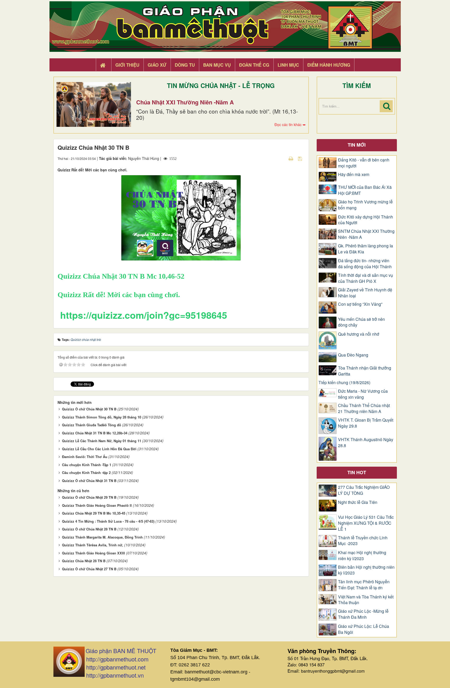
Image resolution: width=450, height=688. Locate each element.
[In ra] (291, 158)
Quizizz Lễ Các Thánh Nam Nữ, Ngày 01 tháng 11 (101, 440)
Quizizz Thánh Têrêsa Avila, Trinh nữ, (92, 544)
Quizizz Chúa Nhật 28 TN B (83, 560)
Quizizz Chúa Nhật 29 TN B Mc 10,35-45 (93, 513)
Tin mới (357, 144)
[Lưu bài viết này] (300, 158)
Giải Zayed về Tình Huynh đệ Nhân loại (365, 293)
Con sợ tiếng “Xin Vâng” (360, 304)
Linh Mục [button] (288, 65)
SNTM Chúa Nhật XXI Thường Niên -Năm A (366, 234)
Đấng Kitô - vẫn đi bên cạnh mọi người (363, 163)
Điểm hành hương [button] (328, 65)
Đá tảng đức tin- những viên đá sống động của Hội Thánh (365, 264)
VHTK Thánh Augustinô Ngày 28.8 (365, 442)
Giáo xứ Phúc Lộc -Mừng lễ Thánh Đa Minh (363, 614)
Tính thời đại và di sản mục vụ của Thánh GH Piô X (365, 278)
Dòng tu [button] (185, 65)
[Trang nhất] (103, 65)
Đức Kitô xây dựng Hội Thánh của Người (365, 220)
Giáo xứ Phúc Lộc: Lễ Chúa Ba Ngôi (363, 629)
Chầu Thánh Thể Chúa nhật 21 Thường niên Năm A (364, 408)
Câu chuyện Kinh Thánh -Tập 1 (86, 464)
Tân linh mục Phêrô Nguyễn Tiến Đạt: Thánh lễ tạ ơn (364, 585)
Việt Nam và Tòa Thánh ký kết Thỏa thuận (365, 600)
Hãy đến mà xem (353, 174)
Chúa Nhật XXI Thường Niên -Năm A (185, 102)
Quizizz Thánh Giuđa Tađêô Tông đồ (91, 424)
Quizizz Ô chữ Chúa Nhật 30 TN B (89, 408)
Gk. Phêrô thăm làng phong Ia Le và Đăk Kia (365, 249)
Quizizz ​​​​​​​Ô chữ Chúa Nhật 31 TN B (89, 480)
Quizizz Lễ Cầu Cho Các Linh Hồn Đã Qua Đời (99, 448)
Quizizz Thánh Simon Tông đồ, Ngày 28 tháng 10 (101, 417)
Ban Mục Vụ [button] (217, 65)
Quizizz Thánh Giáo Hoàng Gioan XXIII (93, 553)
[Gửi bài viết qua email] (282, 158)
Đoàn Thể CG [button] (254, 65)
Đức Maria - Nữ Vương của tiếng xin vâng (363, 394)
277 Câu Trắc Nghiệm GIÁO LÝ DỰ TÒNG (364, 490)
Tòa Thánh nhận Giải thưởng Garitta (364, 371)
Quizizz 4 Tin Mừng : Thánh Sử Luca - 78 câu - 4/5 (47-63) (108, 521)
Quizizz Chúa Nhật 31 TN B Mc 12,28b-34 (94, 432)
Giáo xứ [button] (157, 65)
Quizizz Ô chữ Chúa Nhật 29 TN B (89, 497)
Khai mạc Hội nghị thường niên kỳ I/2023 (362, 555)
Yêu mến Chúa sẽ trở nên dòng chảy (361, 322)
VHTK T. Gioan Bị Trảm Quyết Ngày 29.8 (365, 423)
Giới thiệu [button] (127, 65)
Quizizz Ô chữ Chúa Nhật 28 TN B (89, 529)
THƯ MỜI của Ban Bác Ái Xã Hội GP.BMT (365, 190)
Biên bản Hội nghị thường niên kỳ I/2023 (366, 570)
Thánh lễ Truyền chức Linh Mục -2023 (363, 541)
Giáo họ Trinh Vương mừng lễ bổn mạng (365, 205)
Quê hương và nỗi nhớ (358, 334)
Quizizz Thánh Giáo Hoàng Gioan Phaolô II (97, 505)
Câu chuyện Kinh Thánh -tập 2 (86, 472)
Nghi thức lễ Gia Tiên (357, 502)
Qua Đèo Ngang (353, 355)
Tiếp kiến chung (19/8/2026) (344, 382)
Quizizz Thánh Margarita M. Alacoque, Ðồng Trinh (102, 537)
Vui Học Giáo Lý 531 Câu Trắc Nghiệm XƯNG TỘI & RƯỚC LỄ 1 (366, 523)
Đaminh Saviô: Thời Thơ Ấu (84, 456)
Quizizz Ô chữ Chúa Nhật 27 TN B (89, 568)
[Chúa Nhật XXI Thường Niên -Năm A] (94, 104)
